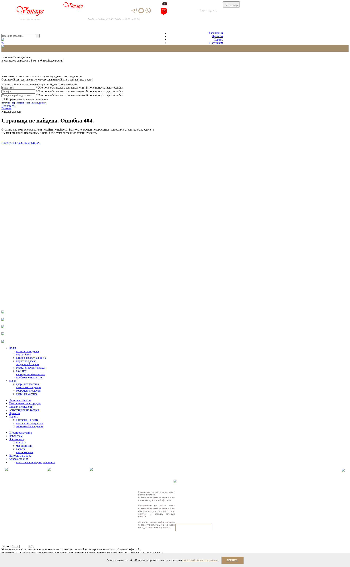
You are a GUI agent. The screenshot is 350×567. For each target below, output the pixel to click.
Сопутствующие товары (24, 409)
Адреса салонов (179, 14)
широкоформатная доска (31, 357)
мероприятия (24, 445)
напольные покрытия (29, 423)
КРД (31, 546)
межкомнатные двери (29, 426)
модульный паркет (27, 364)
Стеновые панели (20, 400)
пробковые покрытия (29, 377)
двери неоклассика (28, 384)
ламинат (21, 370)
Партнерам (216, 42)
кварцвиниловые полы (30, 374)
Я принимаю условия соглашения (24, 101)
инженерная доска (27, 351)
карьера (21, 449)
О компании (215, 33)
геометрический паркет (30, 367)
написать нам (24, 452)
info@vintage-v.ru (207, 10)
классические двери (28, 387)
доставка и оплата (27, 419)
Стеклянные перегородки (25, 403)
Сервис (218, 39)
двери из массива (27, 393)
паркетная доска (26, 361)
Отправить (8, 105)
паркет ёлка (23, 354)
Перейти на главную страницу (20, 142)
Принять (232, 560)
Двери (13, 380)
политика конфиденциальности (35, 462)
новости (21, 442)
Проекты (217, 36)
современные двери (28, 390)
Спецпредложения (20, 432)
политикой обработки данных (200, 560)
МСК (15, 546)
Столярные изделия (21, 406)
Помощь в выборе (20, 455)
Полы (12, 347)
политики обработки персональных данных (23, 102)
